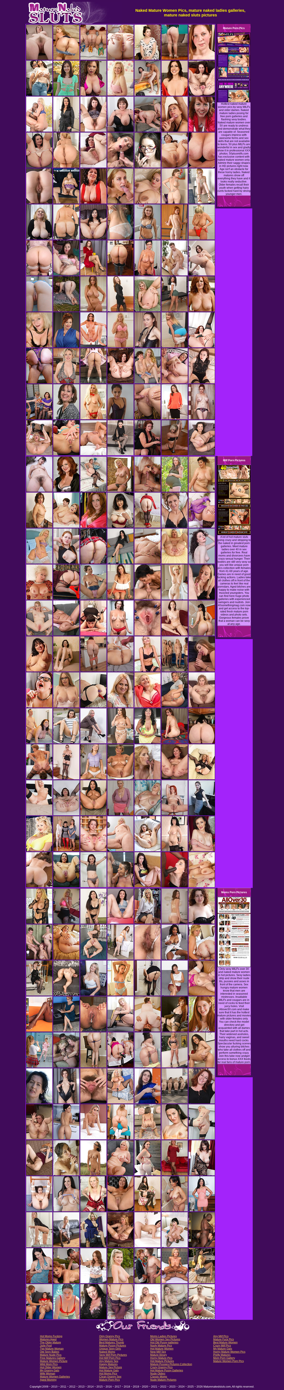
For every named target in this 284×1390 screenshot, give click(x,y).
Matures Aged (48, 1339)
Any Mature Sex (108, 1361)
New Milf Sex (158, 1351)
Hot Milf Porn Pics (109, 1358)
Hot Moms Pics (108, 1373)
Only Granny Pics (109, 1336)
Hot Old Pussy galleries (164, 1342)
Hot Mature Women (162, 1348)
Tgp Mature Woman (52, 1348)
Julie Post (46, 1345)
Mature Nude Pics (50, 1354)
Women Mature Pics (111, 1339)
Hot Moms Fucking (51, 1336)
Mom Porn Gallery (224, 1358)
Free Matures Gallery (52, 1358)
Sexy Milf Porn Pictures (113, 1354)
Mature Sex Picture (110, 1367)
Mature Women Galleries (55, 1376)
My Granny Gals (49, 1370)
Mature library (158, 1354)
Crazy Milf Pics (222, 1345)
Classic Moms (158, 1376)
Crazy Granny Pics (161, 1367)
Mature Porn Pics (109, 1379)
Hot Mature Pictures (162, 1361)
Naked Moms (107, 1351)
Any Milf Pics (221, 1336)
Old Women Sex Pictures (165, 1339)
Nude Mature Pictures (163, 1379)
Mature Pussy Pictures (112, 1345)
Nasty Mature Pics (161, 1345)
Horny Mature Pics (161, 1358)
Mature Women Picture (53, 1361)
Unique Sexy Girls (110, 1348)
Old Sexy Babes (49, 1351)
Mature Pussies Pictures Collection (171, 1364)
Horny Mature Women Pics (229, 1351)
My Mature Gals (222, 1348)
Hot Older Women (50, 1367)
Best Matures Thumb (111, 1342)
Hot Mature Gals (109, 1370)
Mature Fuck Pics (223, 1339)
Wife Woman (47, 1373)
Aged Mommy (48, 1379)
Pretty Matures (222, 1354)
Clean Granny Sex (110, 1376)
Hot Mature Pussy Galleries (166, 1370)
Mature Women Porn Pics (228, 1361)
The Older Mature (50, 1342)
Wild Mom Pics (49, 1364)
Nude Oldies (157, 1373)
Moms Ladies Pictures (163, 1336)
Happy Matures (108, 1364)
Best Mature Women (225, 1342)
